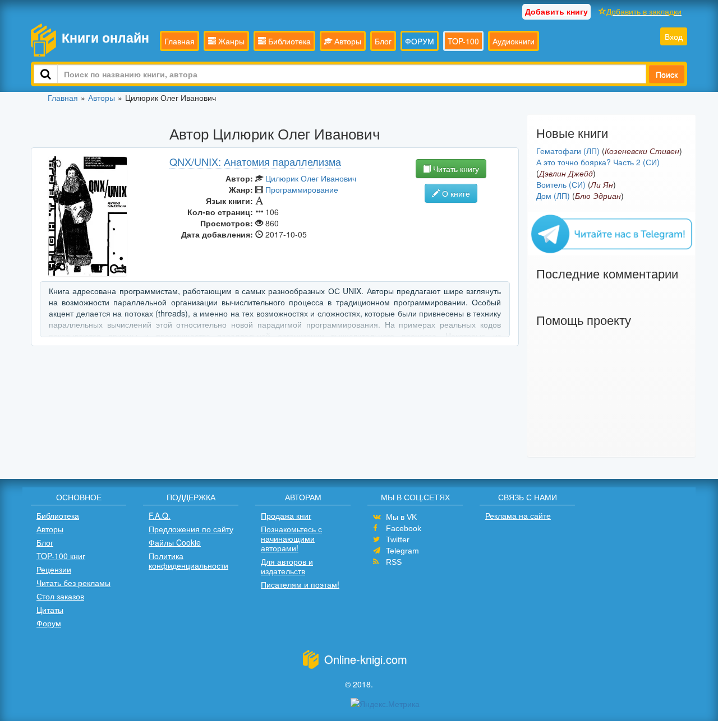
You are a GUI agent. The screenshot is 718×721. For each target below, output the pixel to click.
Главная (179, 40)
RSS (394, 562)
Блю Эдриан (598, 195)
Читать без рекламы (73, 582)
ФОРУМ (419, 40)
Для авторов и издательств (287, 566)
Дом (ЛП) (553, 195)
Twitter (397, 539)
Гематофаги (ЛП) (568, 150)
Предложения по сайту (191, 528)
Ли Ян (602, 184)
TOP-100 (463, 40)
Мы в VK (401, 517)
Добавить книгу (556, 11)
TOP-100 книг (60, 555)
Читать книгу (455, 168)
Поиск (667, 74)
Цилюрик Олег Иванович (310, 178)
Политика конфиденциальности (188, 560)
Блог (383, 40)
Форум (48, 623)
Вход (674, 36)
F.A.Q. (160, 515)
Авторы (346, 40)
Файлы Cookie (175, 542)
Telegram (402, 551)
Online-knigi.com (365, 659)
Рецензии (53, 569)
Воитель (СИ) (561, 184)
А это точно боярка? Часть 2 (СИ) (598, 162)
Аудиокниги (514, 40)
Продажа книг (286, 515)
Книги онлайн (105, 37)
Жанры (230, 40)
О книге (455, 193)
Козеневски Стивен (642, 150)
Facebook (403, 528)
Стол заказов (60, 596)
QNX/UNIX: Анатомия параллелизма (255, 161)
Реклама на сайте (518, 515)
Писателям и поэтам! (300, 584)
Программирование (301, 189)
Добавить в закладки (644, 11)
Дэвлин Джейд (566, 173)
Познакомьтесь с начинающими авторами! (291, 538)
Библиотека (288, 40)
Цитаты (49, 609)
